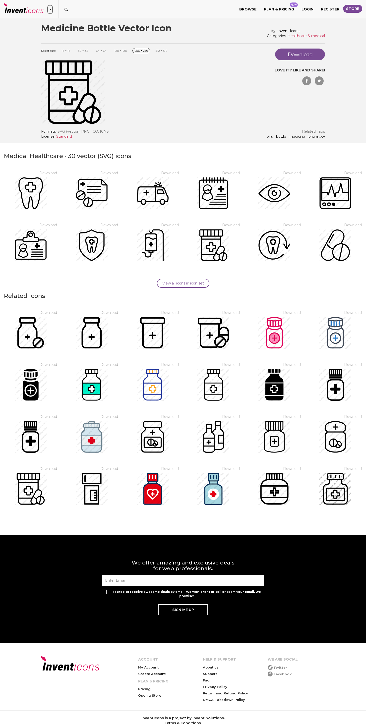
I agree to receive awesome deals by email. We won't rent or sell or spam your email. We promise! (187, 594)
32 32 (83, 51)
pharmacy (316, 136)
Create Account (152, 674)
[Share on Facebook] (306, 80)
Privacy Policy (215, 687)
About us (211, 667)
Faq (206, 680)
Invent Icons (288, 31)
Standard (64, 136)
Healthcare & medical (306, 36)
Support (210, 674)
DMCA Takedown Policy (224, 700)
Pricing (144, 689)
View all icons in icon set (183, 283)
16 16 (65, 51)
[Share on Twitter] (319, 80)
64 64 (101, 51)
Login (307, 9)
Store (352, 8)
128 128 (120, 51)
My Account (148, 667)
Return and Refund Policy (225, 693)
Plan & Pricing (280, 7)
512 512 (161, 51)
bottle (281, 136)
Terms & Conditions (183, 723)
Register (330, 9)
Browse (247, 9)
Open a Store (149, 695)
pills (270, 136)
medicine (297, 136)
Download (48, 173)
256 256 (141, 51)
